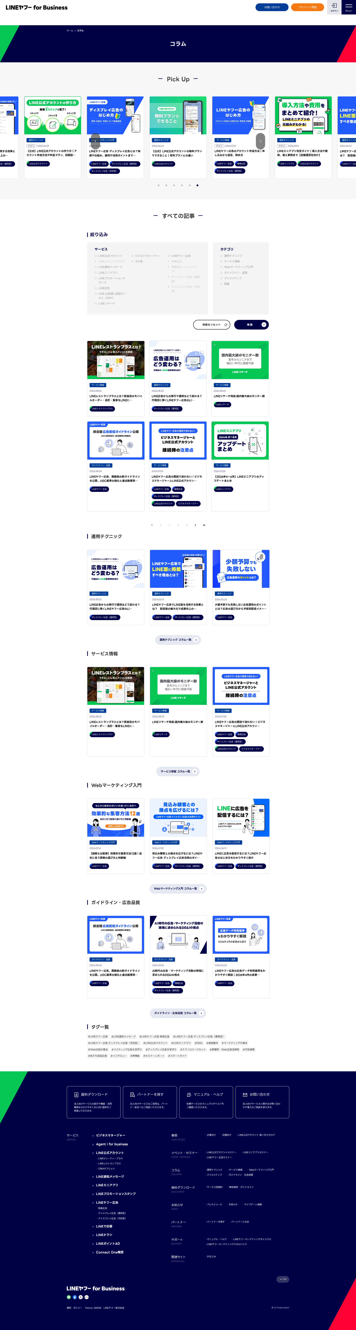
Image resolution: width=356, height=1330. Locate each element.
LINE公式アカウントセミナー (221, 1152)
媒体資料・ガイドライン (241, 1187)
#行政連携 (249, 1049)
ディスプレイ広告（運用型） (186, 279)
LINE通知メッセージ (110, 267)
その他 (139, 261)
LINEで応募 (104, 1226)
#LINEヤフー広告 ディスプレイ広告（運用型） (199, 1037)
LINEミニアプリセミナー (255, 1152)
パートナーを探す (216, 1221)
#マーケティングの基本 (234, 1043)
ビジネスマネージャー (147, 256)
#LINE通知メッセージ (123, 1037)
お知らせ (233, 1204)
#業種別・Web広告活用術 (224, 1049)
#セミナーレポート (153, 1056)
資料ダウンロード (183, 1189)
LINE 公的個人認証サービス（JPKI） (112, 296)
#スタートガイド (177, 1056)
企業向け (211, 1135)
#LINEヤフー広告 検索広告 (154, 1037)
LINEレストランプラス (111, 261)
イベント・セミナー (184, 1154)
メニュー (348, 10)
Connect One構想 (109, 1252)
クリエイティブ (233, 278)
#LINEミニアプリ (181, 1043)
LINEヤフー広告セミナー (219, 1157)
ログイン (334, 10)
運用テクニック (233, 256)
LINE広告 (104, 288)
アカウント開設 (308, 7)
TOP (284, 1279)
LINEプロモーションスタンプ (111, 280)
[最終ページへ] (204, 525)
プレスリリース (214, 1204)
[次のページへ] (195, 525)
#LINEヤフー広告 (98, 1037)
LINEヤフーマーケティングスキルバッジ (227, 1244)
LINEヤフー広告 (181, 256)
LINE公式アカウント (110, 256)
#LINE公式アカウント (155, 1043)
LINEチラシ (104, 1235)
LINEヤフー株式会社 (114, 1308)
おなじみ (211, 1256)
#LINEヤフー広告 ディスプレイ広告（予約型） (114, 1043)
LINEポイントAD (108, 1243)
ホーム (70, 30)
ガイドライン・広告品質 (241, 1175)
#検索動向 (212, 1043)
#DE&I (199, 1043)
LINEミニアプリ (108, 273)
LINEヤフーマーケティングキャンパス (252, 1239)
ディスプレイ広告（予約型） (186, 289)
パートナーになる (240, 1221)
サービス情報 (232, 261)
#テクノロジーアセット (193, 1049)
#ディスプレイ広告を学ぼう (161, 1049)
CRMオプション (106, 1168)
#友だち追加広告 (97, 1056)
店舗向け (226, 1135)
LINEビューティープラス (110, 1158)
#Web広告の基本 (98, 1049)
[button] (95, 141)
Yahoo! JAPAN (93, 1308)
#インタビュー (119, 1056)
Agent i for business (112, 1144)
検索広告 (177, 261)
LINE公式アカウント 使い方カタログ (256, 1135)
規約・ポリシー (74, 1308)
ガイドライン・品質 (235, 273)
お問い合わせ (272, 7)
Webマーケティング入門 (238, 267)
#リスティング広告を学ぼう (127, 1049)
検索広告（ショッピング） (184, 269)
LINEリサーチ (106, 304)
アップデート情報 (253, 1204)
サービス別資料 (214, 1187)
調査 (226, 284)
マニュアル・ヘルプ (217, 1239)
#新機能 (135, 1056)
